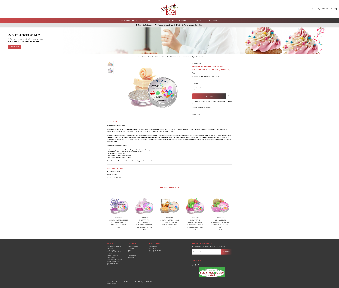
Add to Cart (119, 213)
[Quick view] (126, 199)
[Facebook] (108, 177)
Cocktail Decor (197, 20)
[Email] (111, 177)
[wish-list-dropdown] (229, 95)
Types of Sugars (111, 257)
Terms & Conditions (112, 255)
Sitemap (109, 265)
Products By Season (145, 25)
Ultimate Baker (153, 246)
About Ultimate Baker (113, 250)
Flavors (182, 20)
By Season (213, 20)
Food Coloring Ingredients (114, 254)
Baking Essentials (128, 20)
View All (151, 252)
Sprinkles (170, 20)
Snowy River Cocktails (155, 250)
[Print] (114, 177)
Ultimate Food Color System (115, 252)
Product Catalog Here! (165, 25)
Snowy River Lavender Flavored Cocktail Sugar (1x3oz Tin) (118, 222)
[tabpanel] (119, 213)
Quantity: (195, 84)
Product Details (196, 114)
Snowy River (152, 248)
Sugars (158, 20)
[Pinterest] (120, 177)
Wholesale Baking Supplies (114, 259)
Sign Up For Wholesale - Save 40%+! (190, 25)
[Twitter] (117, 177)
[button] (14, 47)
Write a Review (216, 76)
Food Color (145, 20)
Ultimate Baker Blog (112, 263)
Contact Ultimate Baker (113, 261)
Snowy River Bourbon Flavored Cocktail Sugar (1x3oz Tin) (169, 222)
